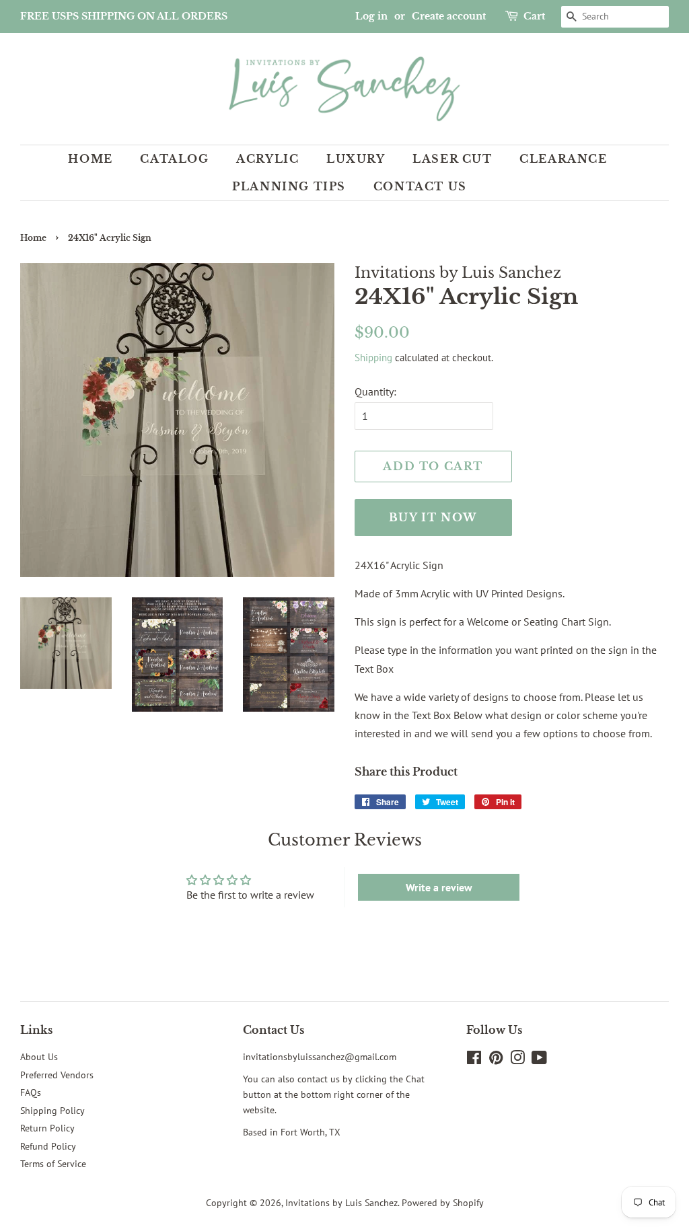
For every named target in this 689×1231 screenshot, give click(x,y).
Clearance (563, 158)
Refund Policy (48, 1146)
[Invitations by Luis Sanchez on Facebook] (474, 1060)
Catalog (174, 158)
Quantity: (375, 391)
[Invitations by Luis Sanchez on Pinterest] (495, 1060)
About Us (39, 1057)
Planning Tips (289, 186)
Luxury (356, 158)
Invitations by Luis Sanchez (341, 1203)
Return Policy (47, 1128)
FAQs (30, 1092)
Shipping (373, 357)
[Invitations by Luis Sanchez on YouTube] (539, 1060)
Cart (534, 16)
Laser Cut (452, 158)
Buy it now (433, 517)
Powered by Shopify (443, 1203)
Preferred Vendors (57, 1075)
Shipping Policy (52, 1111)
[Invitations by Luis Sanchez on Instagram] (517, 1060)
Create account (449, 16)
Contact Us (420, 186)
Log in (371, 16)
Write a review (439, 887)
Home (90, 158)
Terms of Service (53, 1164)
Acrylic (267, 158)
